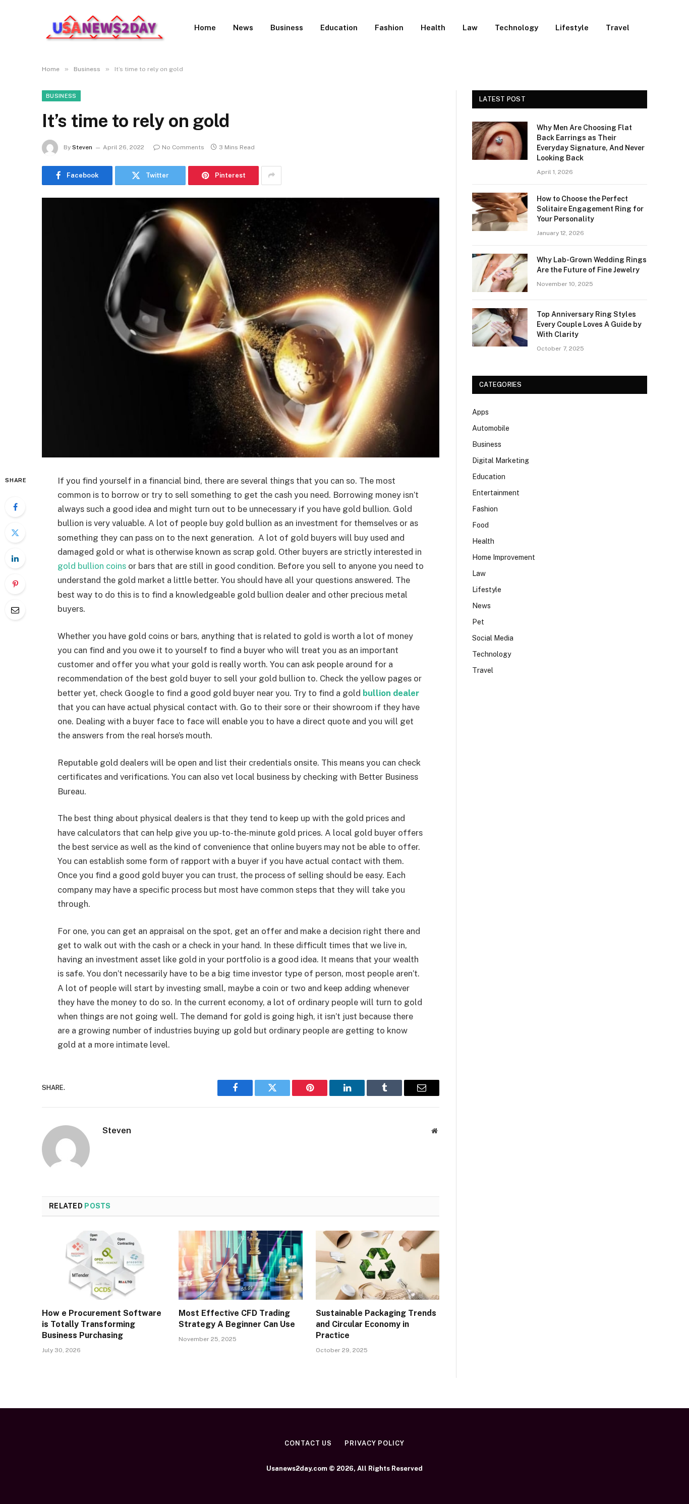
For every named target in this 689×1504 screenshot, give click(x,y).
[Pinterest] (15, 584)
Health (433, 27)
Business (286, 27)
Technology (516, 27)
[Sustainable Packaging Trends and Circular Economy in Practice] (377, 1265)
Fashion (389, 27)
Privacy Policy (374, 1443)
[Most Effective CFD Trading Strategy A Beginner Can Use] (240, 1265)
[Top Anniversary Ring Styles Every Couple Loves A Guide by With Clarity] (500, 327)
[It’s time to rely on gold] (240, 327)
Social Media (492, 638)
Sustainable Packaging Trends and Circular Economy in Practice (376, 1324)
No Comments (183, 147)
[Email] (15, 610)
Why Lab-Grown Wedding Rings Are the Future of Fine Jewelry (592, 265)
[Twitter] (15, 533)
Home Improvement (503, 557)
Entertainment (496, 493)
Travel (617, 27)
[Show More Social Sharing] (271, 175)
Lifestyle (572, 27)
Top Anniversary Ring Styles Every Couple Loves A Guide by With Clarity (589, 324)
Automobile (490, 428)
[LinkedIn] (15, 558)
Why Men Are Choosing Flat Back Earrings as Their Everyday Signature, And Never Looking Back (591, 143)
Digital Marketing (500, 460)
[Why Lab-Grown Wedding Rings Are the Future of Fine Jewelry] (500, 273)
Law (470, 27)
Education (339, 27)
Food (480, 525)
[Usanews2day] (105, 28)
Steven (82, 147)
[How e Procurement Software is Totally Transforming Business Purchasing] (103, 1265)
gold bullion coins (92, 566)
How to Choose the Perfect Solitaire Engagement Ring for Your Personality (590, 209)
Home (205, 27)
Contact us (308, 1443)
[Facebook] (15, 507)
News (243, 27)
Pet (478, 622)
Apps (480, 412)
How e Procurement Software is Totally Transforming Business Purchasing (101, 1324)
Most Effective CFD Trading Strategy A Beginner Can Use (237, 1318)
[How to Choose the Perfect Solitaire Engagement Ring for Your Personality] (500, 212)
